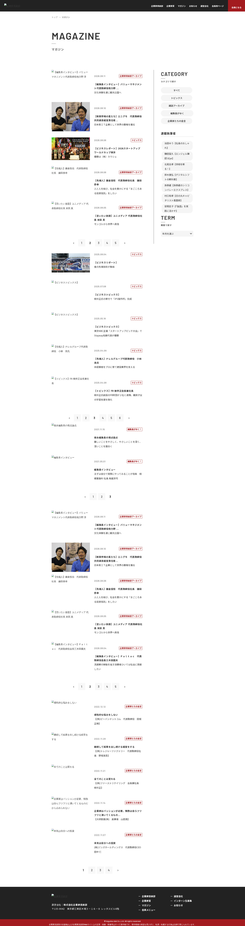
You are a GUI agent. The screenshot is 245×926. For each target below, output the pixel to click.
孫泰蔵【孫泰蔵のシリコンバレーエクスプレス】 (176, 187)
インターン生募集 (183, 900)
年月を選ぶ (168, 233)
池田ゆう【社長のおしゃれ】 (176, 145)
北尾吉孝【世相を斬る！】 (174, 166)
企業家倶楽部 (157, 6)
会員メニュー (148, 910)
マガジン (182, 6)
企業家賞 (170, 6)
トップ (55, 17)
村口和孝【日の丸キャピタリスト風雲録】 (176, 198)
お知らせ (193, 6)
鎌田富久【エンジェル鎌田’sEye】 (176, 156)
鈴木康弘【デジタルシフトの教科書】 (176, 177)
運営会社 (204, 6)
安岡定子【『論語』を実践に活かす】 (176, 208)
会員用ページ (218, 6)
